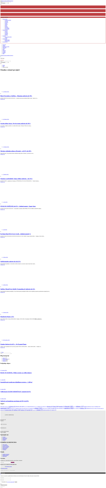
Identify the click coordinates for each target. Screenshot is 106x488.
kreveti (69, 406)
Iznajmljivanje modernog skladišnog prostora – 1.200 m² (16, 382)
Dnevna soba (5, 19)
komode (62, 406)
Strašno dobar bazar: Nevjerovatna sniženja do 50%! (15, 123)
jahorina (50, 406)
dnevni (25, 406)
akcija (2, 406)
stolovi (23, 410)
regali (50, 408)
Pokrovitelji (5, 456)
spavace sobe (9, 409)
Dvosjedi (6, 22)
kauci (55, 406)
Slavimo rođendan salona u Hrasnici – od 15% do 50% (15, 151)
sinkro (78, 408)
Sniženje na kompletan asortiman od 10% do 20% (14, 401)
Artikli (4, 45)
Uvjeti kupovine (5, 445)
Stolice (6, 37)
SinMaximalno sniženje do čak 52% (10, 261)
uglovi (54, 409)
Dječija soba (5, 38)
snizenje (89, 408)
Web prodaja (5, 444)
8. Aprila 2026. (3, 389)
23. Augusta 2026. (3, 370)
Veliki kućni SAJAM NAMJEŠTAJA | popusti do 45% (15, 391)
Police (6, 25)
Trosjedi (6, 21)
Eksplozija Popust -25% (7, 316)
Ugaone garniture (8, 20)
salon (54, 408)
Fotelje (6, 23)
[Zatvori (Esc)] (0, 486)
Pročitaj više (2, 99)
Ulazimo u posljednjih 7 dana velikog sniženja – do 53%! (16, 178)
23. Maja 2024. (5, 257)
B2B (3, 53)
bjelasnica (12, 406)
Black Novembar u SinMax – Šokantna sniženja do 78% (16, 96)
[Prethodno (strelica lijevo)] (0, 487)
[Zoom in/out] (4, 486)
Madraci (6, 34)
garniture (44, 406)
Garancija (4, 449)
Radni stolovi (7, 39)
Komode (6, 32)
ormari (38, 408)
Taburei (6, 24)
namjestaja (13, 408)
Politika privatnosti (6, 454)
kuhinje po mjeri (87, 406)
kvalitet (93, 406)
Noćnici (6, 33)
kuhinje (80, 406)
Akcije (4, 358)
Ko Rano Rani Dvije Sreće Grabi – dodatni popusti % (15, 234)
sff (75, 408)
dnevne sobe (20, 406)
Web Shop (4, 47)
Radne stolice (7, 40)
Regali (6, 26)
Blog (3, 49)
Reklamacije (5, 448)
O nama (4, 51)
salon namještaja (60, 408)
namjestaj (5, 408)
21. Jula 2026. (2, 379)
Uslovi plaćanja (5, 447)
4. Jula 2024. (5, 229)
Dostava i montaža (6, 446)
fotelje (40, 406)
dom (36, 406)
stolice (17, 410)
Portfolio (4, 50)
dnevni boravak (31, 406)
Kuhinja (4, 35)
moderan (97, 406)
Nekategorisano (5, 359)
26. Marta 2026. (3, 398)
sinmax (83, 408)
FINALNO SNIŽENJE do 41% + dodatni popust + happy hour (18, 206)
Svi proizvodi (5, 41)
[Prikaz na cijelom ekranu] (3, 486)
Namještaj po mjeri (6, 46)
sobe (96, 408)
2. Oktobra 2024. (6, 174)
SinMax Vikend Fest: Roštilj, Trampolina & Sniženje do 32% (17, 289)
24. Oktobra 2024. (6, 119)
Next (2, 352)
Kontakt (4, 52)
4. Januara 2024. (5, 312)
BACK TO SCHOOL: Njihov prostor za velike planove (16, 372)
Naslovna (4, 44)
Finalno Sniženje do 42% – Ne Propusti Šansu (13, 344)
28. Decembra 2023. (6, 340)
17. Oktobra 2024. (6, 146)
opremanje (31, 408)
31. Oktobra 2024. (6, 91)
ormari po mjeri (45, 408)
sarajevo (69, 408)
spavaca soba (101, 408)
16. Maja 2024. (5, 284)
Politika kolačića (5, 455)
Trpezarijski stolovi (8, 36)
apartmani (6, 406)
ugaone (40, 410)
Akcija (4, 48)
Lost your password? (10, 481)
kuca (74, 406)
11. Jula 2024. (5, 202)
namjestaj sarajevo (26, 408)
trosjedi (29, 410)
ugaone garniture (47, 409)
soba (93, 408)
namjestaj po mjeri (19, 408)
